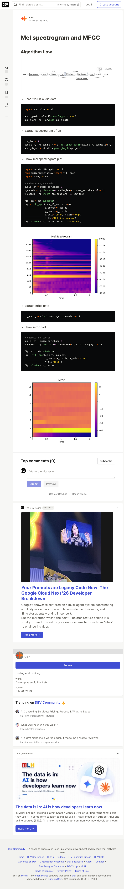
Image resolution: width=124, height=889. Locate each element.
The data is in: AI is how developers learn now (59, 807)
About (89, 861)
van (31, 17)
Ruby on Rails (55, 879)
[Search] (15, 5)
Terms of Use (82, 871)
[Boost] (6, 105)
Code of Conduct (58, 493)
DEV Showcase (75, 861)
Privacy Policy (64, 871)
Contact (100, 861)
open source (41, 875)
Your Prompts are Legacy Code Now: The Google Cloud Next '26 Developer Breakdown (64, 593)
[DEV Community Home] (5, 4)
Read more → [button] (32, 634)
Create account (109, 4)
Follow (68, 665)
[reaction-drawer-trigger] (6, 69)
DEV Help (99, 857)
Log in (89, 4)
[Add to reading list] (6, 94)
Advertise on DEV (27, 861)
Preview (51, 483)
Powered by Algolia (67, 4)
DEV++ (50, 857)
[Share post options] (6, 117)
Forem (24, 875)
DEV (74, 875)
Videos (61, 857)
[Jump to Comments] (6, 81)
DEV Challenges (35, 857)
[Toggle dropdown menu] (118, 507)
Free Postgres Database (51, 866)
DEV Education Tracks (79, 857)
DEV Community (48, 702)
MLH (83, 866)
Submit (34, 483)
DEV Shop (72, 866)
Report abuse (79, 493)
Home (21, 857)
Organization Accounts (52, 861)
